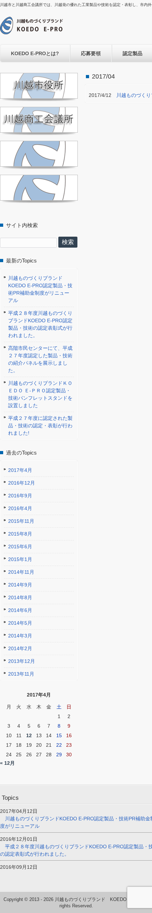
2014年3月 (20, 635)
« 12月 (7, 763)
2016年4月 (20, 508)
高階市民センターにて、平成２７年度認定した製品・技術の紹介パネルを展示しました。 (40, 359)
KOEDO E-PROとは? (35, 53)
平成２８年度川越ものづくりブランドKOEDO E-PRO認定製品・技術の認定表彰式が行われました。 (40, 324)
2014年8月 (20, 597)
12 (29, 735)
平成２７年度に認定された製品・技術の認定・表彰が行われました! (40, 425)
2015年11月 (21, 521)
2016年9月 (20, 495)
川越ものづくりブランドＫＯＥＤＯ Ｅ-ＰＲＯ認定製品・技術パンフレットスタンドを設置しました (40, 394)
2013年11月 (21, 674)
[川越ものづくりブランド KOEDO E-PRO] (31, 31)
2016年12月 (21, 483)
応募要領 (91, 53)
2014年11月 (21, 572)
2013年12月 (21, 661)
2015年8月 (20, 534)
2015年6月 (20, 546)
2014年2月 (20, 648)
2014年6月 (20, 610)
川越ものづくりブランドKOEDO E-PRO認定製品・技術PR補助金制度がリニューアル (40, 289)
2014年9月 (20, 585)
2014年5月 (20, 623)
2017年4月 (20, 470)
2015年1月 (20, 559)
